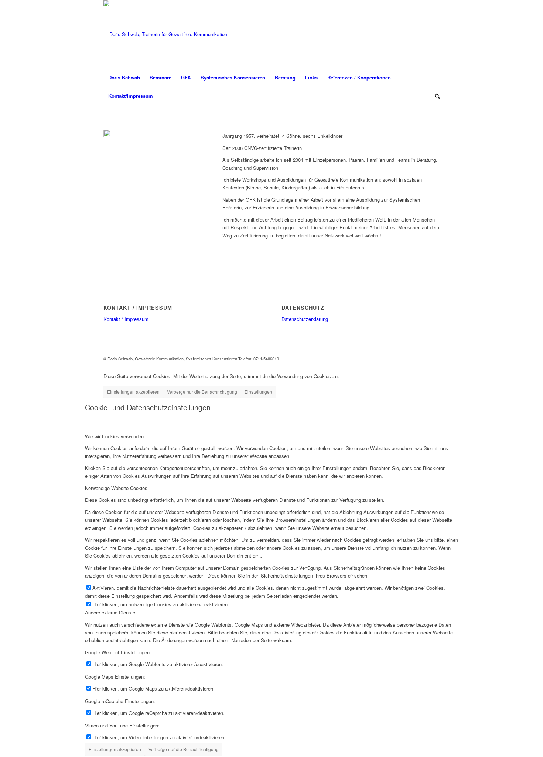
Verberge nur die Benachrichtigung (202, 391)
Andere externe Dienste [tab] (110, 612)
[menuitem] (124, 77)
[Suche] (435, 96)
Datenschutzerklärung (304, 318)
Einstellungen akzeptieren (133, 391)
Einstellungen (258, 391)
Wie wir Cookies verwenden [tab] (114, 436)
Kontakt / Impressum (125, 318)
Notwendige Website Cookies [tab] (116, 487)
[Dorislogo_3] (165, 34)
